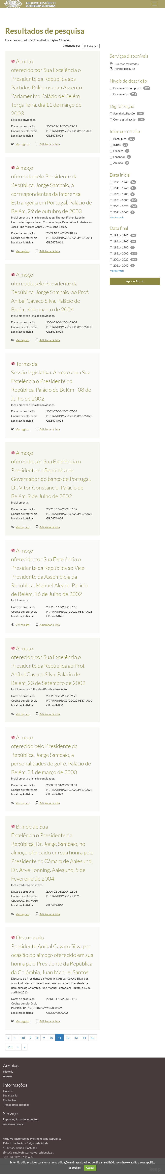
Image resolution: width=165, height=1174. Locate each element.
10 (51, 1037)
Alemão (118, 163)
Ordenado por (71, 45)
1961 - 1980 (120, 194)
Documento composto (127, 88)
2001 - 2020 (120, 206)
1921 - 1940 (120, 182)
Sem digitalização (124, 113)
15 (92, 1037)
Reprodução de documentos (20, 1119)
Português (119, 138)
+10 (9, 1047)
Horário (8, 1091)
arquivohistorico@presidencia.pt (33, 1152)
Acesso (7, 1076)
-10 (23, 1037)
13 (76, 1037)
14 (84, 1037)
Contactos (9, 1100)
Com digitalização (124, 119)
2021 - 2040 (120, 212)
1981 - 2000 (120, 200)
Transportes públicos (16, 1104)
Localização (10, 1095)
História (8, 1071)
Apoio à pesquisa (13, 1124)
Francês (118, 150)
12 (67, 1037)
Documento (120, 94)
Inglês (117, 144)
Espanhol (119, 156)
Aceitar (90, 1167)
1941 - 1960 (120, 188)
